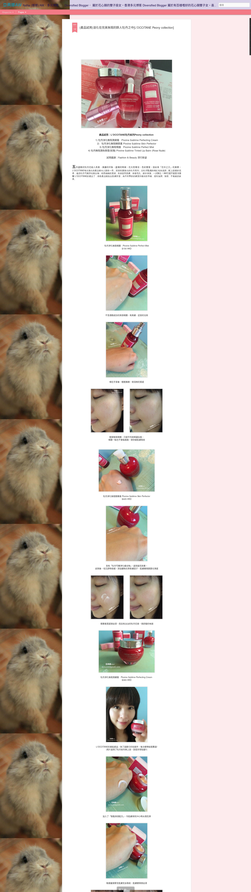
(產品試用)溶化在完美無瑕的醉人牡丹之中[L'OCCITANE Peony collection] (126, 27)
